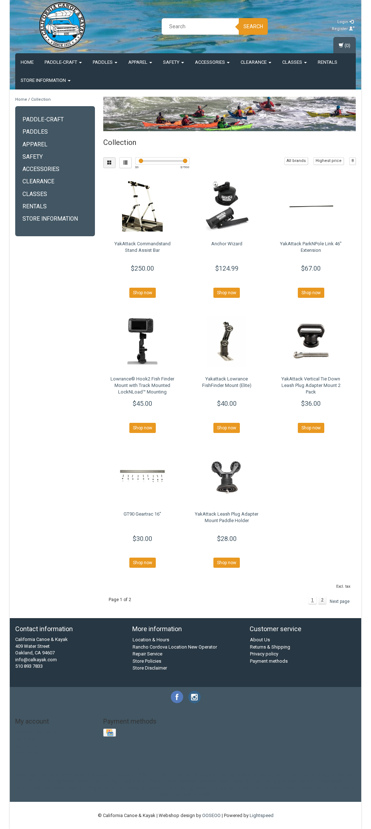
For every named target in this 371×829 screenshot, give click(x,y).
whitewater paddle (193, 794)
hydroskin (134, 781)
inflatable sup (161, 781)
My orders (26, 739)
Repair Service (147, 654)
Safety (171, 62)
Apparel (138, 62)
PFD (154, 774)
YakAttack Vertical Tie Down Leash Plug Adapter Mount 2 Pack (311, 385)
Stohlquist (205, 774)
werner (323, 788)
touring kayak (193, 788)
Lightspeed (262, 815)
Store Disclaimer (150, 668)
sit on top (115, 788)
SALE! (168, 774)
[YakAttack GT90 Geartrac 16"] (143, 476)
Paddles (103, 62)
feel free (34, 781)
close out (263, 774)
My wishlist (27, 753)
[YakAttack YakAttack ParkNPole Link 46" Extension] (311, 206)
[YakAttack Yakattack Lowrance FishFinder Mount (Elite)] (227, 341)
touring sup (222, 788)
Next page (340, 601)
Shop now (142, 292)
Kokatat (100, 774)
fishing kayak (60, 781)
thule (171, 788)
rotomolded (28, 788)
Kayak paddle (74, 774)
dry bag (346, 774)
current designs (318, 774)
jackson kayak (214, 781)
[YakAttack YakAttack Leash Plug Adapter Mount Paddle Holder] (227, 476)
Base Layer (27, 774)
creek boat (287, 774)
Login (343, 22)
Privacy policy (264, 654)
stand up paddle (145, 788)
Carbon (49, 774)
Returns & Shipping (270, 647)
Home (27, 62)
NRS (142, 774)
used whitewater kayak (288, 788)
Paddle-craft (61, 62)
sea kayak (54, 788)
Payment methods (269, 661)
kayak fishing (246, 781)
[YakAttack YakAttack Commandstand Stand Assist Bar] (143, 206)
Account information (37, 732)
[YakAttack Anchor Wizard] (227, 206)
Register (340, 28)
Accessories (210, 62)
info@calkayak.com (36, 659)
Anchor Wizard (226, 243)
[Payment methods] (110, 733)
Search (253, 26)
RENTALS (327, 62)
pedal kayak (330, 781)
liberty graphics (279, 781)
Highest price (329, 160)
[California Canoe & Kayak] (62, 25)
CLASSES (292, 62)
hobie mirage (106, 781)
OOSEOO (211, 815)
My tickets (26, 746)
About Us (260, 639)
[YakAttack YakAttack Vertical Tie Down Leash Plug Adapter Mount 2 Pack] (311, 341)
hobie (83, 781)
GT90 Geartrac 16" (142, 514)
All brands (296, 160)
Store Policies (147, 661)
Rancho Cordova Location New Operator (175, 647)
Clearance (254, 62)
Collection (41, 99)
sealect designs (84, 788)
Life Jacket (123, 774)
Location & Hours (151, 639)
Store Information (44, 80)
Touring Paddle (234, 774)
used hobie (249, 788)
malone (306, 781)
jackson (187, 781)
